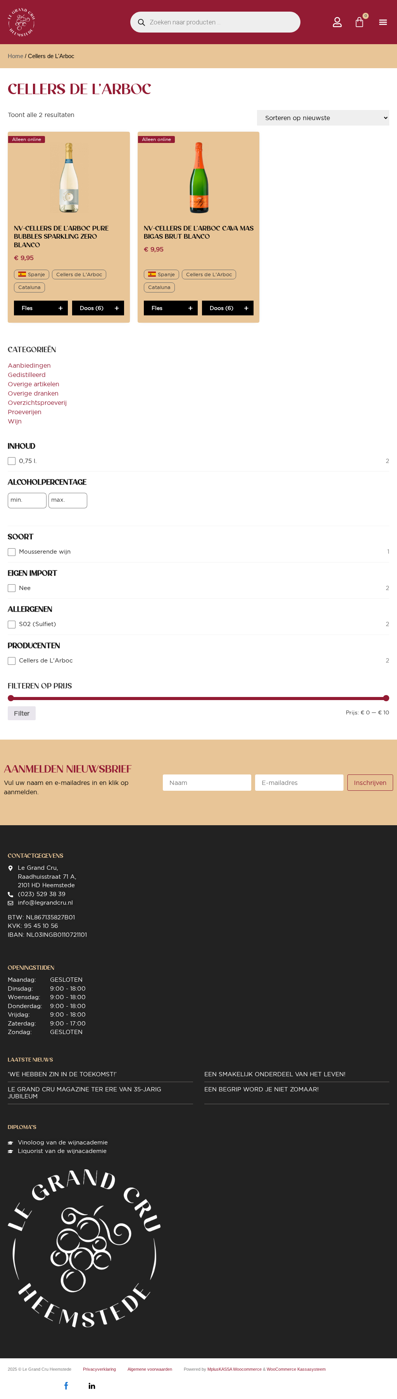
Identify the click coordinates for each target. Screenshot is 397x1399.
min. (16, 499)
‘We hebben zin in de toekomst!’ (62, 1074)
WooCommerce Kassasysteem (296, 1369)
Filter (21, 713)
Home (15, 56)
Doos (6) (92, 308)
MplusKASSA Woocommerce (234, 1369)
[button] (382, 22)
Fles (27, 308)
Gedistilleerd (27, 375)
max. (58, 499)
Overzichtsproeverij (37, 402)
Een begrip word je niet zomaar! (261, 1089)
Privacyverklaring (99, 1369)
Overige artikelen (33, 384)
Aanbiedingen (29, 365)
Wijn (15, 421)
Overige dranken (33, 393)
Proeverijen (24, 412)
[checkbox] (198, 461)
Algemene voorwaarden (150, 1369)
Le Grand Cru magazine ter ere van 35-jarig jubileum (84, 1093)
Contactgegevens (35, 855)
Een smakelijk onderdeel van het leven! (274, 1074)
